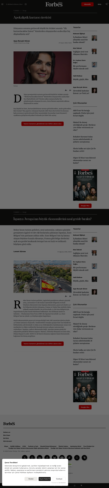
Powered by (59, 482)
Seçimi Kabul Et (44, 479)
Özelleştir (59, 479)
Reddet (31, 479)
